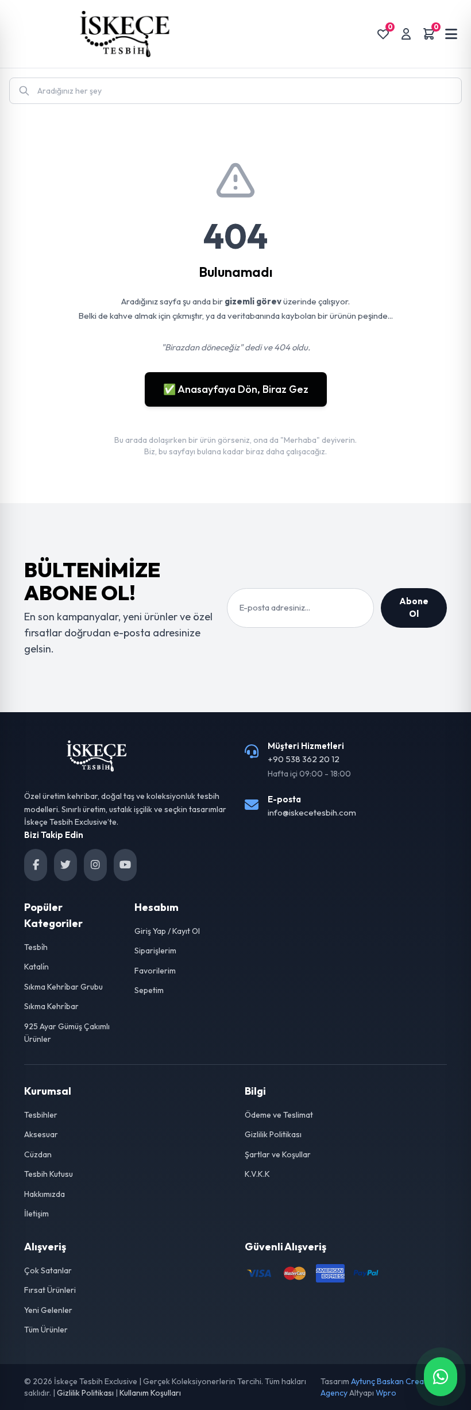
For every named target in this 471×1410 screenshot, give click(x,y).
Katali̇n (36, 966)
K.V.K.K (257, 1174)
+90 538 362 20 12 (303, 759)
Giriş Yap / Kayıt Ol (167, 931)
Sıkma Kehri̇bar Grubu (63, 987)
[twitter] (65, 865)
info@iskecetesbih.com (312, 812)
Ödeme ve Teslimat (279, 1115)
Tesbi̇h (36, 947)
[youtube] (125, 865)
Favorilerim (155, 970)
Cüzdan (38, 1154)
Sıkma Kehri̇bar (51, 1006)
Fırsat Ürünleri (50, 1290)
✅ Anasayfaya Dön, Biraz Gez (235, 389)
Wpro (386, 1393)
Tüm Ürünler (46, 1329)
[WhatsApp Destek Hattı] (440, 1376)
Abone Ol (413, 608)
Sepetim (149, 990)
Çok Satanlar (48, 1270)
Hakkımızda (44, 1194)
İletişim (36, 1213)
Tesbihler (40, 1115)
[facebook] (35, 865)
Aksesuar (41, 1134)
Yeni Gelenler (48, 1310)
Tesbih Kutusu (48, 1174)
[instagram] (95, 865)
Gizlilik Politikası (273, 1134)
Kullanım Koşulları (150, 1393)
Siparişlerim (155, 950)
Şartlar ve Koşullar (278, 1154)
